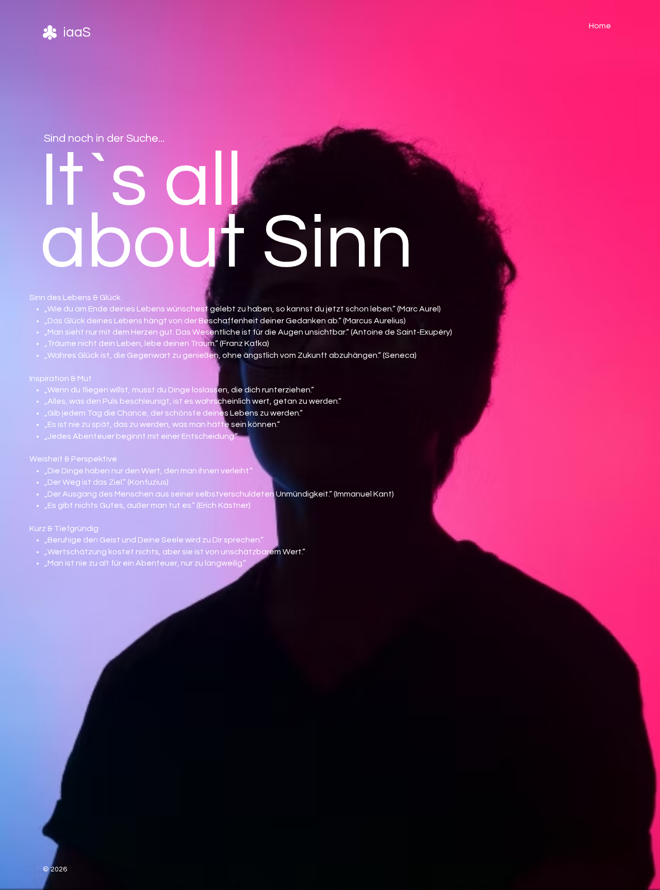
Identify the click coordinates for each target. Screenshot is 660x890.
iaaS (77, 32)
